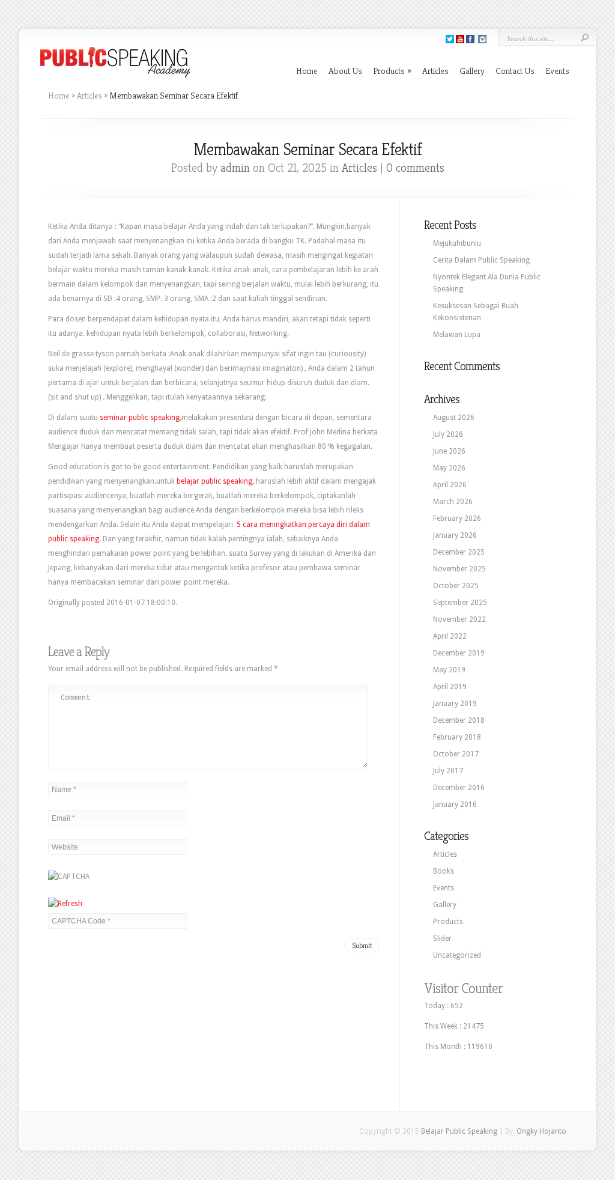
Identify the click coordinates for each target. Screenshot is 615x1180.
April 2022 (450, 636)
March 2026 (453, 501)
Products (392, 70)
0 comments (415, 167)
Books (443, 871)
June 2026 (449, 451)
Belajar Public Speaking (459, 1131)
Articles (435, 70)
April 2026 (450, 485)
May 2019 (449, 670)
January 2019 (455, 703)
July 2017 (448, 771)
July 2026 (448, 434)
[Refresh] (65, 903)
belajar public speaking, (215, 481)
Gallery (472, 70)
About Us (345, 70)
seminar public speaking (140, 417)
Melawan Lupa (456, 334)
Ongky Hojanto (541, 1131)
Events (557, 70)
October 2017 (456, 754)
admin (235, 167)
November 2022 (459, 619)
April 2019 (450, 687)
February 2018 (457, 737)
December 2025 (459, 552)
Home (307, 70)
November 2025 (459, 569)
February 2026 (457, 518)
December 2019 (459, 653)
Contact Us (515, 70)
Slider (442, 938)
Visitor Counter (463, 988)
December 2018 (459, 720)
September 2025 (460, 602)
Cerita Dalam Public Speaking (481, 260)
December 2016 (459, 787)
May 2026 (449, 468)
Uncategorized (457, 955)
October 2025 (456, 586)
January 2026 (455, 535)
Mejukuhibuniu (457, 243)
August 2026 (453, 417)
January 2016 (455, 804)
